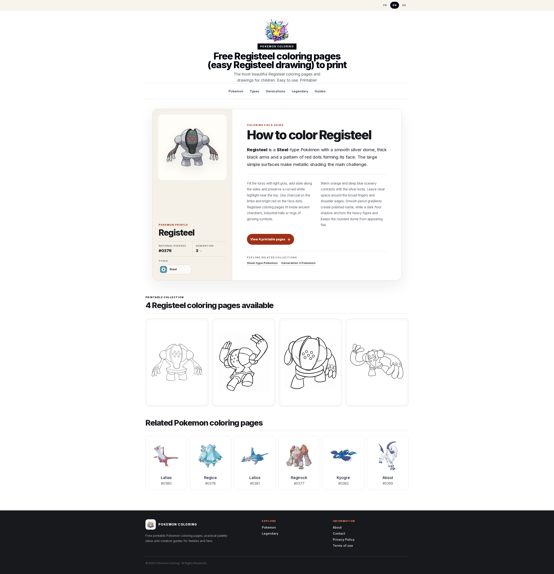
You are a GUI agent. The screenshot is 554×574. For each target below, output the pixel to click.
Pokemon (236, 91)
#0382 (343, 483)
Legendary (300, 91)
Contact (339, 533)
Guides (320, 91)
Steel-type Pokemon (262, 263)
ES (404, 5)
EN (395, 5)
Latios (255, 477)
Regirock (299, 477)
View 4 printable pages (267, 239)
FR (385, 5)
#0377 (299, 483)
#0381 (255, 483)
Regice (210, 477)
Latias (166, 477)
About (337, 527)
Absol (387, 477)
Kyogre (343, 477)
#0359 (388, 483)
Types (254, 91)
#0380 (166, 483)
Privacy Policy (343, 539)
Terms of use (343, 545)
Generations (275, 91)
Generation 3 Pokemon (298, 263)
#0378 (210, 483)
